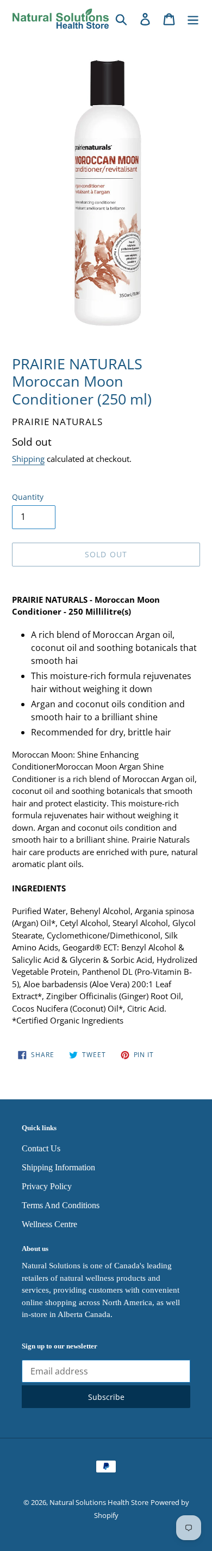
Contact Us (41, 1148)
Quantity (27, 497)
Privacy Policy (47, 1186)
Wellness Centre (49, 1224)
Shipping (28, 458)
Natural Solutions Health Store (98, 1502)
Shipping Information (58, 1167)
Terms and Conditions (60, 1205)
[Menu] (193, 18)
